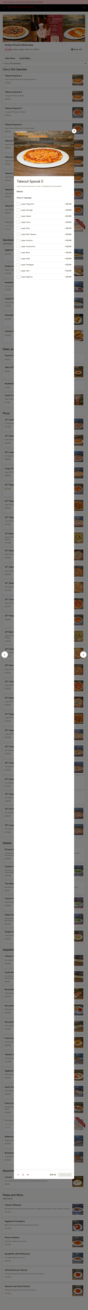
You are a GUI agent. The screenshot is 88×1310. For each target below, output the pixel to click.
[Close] (74, 131)
